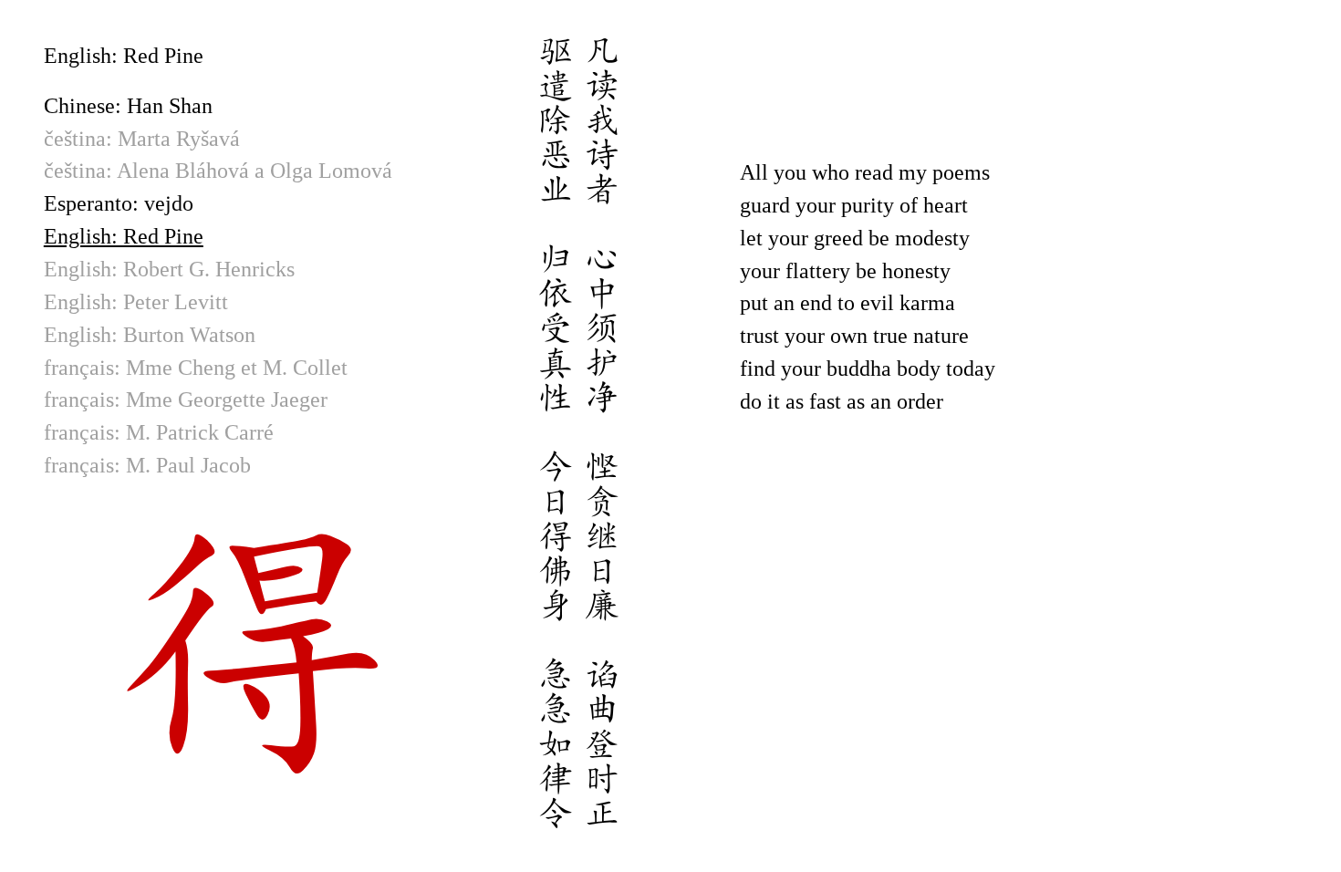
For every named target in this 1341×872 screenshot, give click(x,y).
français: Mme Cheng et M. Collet (196, 367)
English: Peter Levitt (136, 302)
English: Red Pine (123, 236)
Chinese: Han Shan (128, 106)
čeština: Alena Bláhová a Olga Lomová (218, 170)
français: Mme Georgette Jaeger (185, 399)
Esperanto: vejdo (118, 203)
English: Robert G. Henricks (169, 269)
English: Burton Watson (149, 335)
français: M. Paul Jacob (147, 465)
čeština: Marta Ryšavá (142, 139)
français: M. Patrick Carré (159, 432)
